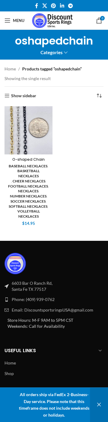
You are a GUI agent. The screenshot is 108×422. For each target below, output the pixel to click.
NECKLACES (28, 191)
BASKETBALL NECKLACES (28, 173)
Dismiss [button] (99, 405)
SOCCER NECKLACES (28, 201)
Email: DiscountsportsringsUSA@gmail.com (52, 309)
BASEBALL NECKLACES (28, 166)
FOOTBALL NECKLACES (28, 186)
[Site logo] (54, 20)
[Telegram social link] (70, 5)
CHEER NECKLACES (29, 181)
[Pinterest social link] (53, 5)
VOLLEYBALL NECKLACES (28, 214)
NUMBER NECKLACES (28, 196)
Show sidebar (23, 95)
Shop (9, 373)
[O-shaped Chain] (28, 130)
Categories (51, 52)
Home (10, 68)
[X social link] (44, 5)
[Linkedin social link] (62, 5)
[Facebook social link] (36, 5)
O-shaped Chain (28, 159)
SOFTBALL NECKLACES (28, 206)
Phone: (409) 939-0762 (33, 299)
